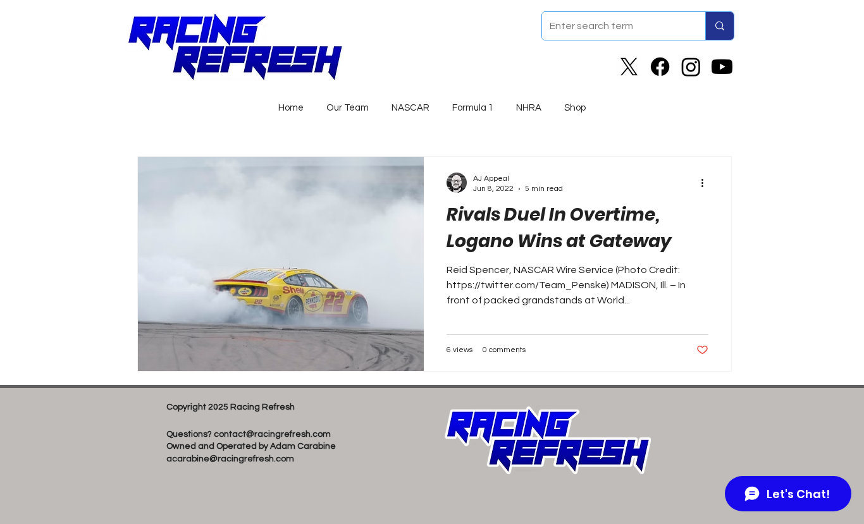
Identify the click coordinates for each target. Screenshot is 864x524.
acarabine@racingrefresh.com (230, 458)
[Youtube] (722, 66)
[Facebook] (660, 66)
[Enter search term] (719, 26)
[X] (629, 66)
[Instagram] (691, 66)
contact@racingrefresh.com (272, 434)
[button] (410, 102)
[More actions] (706, 182)
